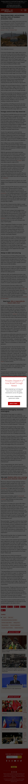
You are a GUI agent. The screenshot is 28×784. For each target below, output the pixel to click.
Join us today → (14, 403)
